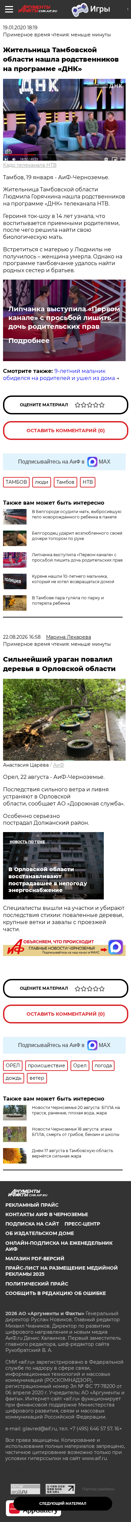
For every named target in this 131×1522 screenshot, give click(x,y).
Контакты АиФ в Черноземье (46, 1214)
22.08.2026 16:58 (22, 637)
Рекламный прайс (31, 1205)
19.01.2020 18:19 (20, 28)
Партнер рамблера (98, 1489)
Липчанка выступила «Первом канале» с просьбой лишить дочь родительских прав (64, 317)
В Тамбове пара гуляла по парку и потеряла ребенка (68, 600)
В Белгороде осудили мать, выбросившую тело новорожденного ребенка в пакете (76, 514)
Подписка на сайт (32, 1224)
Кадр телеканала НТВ (29, 165)
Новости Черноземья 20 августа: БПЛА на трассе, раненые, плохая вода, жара (76, 1110)
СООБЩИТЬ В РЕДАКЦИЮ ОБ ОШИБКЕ (55, 1293)
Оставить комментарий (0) (66, 430)
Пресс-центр (82, 1224)
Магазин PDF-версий (34, 1259)
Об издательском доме (39, 1233)
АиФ (58, 765)
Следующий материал (62, 1503)
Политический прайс (36, 1284)
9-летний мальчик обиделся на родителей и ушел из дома (59, 374)
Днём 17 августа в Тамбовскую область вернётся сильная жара (72, 1153)
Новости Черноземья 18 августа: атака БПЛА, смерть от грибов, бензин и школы (75, 1132)
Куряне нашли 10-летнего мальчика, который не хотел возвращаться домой (73, 579)
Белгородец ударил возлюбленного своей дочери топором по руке (77, 536)
